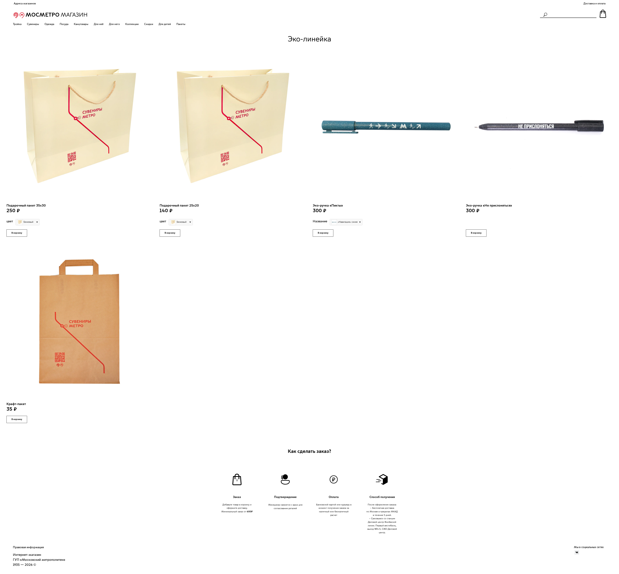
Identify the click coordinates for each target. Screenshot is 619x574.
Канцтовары (81, 24)
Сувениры (33, 24)
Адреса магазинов (25, 3)
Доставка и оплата (594, 3)
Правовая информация (28, 547)
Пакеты (180, 24)
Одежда (49, 24)
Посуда (64, 24)
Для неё (98, 24)
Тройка (17, 24)
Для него (114, 24)
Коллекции (132, 24)
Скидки (148, 24)
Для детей (165, 24)
